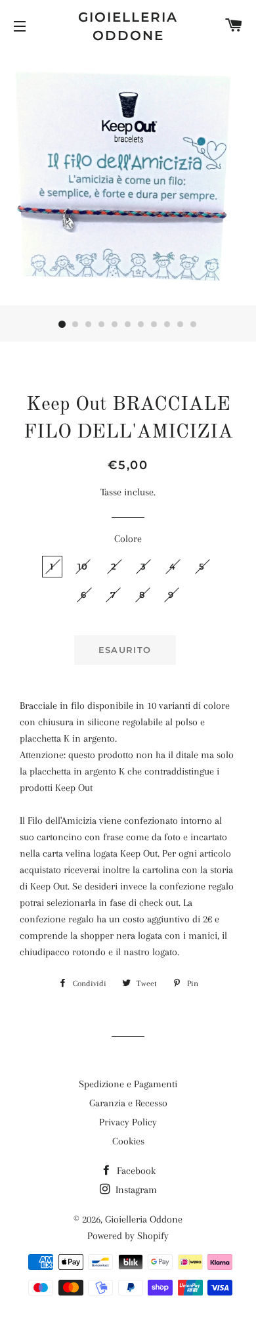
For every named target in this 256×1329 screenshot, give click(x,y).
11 (193, 324)
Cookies (128, 1141)
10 (180, 324)
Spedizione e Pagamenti (128, 1084)
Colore (128, 539)
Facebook (135, 1171)
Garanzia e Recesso (128, 1103)
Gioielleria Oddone (128, 26)
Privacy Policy (128, 1122)
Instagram (135, 1190)
